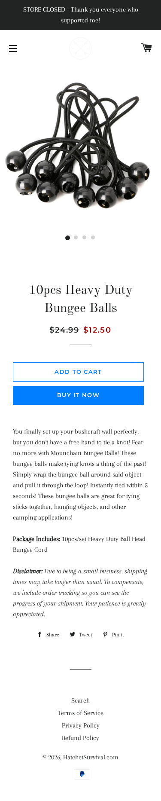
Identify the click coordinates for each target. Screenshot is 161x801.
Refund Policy (80, 738)
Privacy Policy (81, 725)
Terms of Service (80, 713)
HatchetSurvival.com (90, 757)
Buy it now (78, 394)
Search (80, 700)
